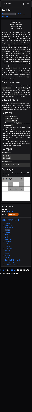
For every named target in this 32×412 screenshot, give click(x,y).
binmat (7, 223)
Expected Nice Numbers (14, 260)
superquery (9, 225)
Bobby (7, 253)
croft (6, 237)
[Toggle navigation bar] (28, 4)
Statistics (5, 16)
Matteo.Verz (11, 212)
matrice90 (8, 248)
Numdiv (8, 235)
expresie (8, 251)
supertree (8, 239)
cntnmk (8, 232)
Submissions (21, 14)
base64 (7, 246)
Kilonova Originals (10, 219)
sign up (13, 269)
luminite (8, 242)
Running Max (10, 262)
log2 (6, 244)
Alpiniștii (8, 255)
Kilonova (7, 3)
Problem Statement (8, 14)
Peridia (7, 230)
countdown (9, 228)
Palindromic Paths (11, 265)
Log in (3, 269)
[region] (16, 242)
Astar (7, 258)
